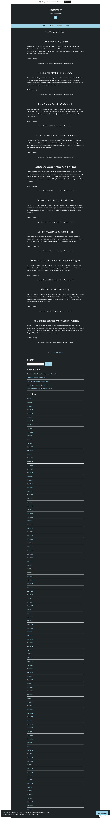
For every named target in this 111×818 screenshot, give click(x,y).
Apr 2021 (30, 620)
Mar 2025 (30, 447)
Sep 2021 (30, 602)
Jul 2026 (29, 402)
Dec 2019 (30, 680)
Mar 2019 (30, 713)
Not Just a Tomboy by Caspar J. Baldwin (55, 135)
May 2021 (30, 617)
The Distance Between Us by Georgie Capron (55, 320)
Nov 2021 (30, 595)
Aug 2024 (30, 473)
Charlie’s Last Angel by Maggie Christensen (39, 389)
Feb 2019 (30, 717)
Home (43, 25)
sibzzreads (41, 63)
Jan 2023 (29, 543)
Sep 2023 (30, 513)
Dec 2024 (30, 458)
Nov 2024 (30, 461)
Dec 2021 (30, 591)
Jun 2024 (29, 480)
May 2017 (30, 794)
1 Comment (69, 311)
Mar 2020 (30, 669)
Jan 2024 (29, 498)
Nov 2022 (30, 550)
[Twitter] (55, 17)
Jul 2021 (29, 609)
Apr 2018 (30, 754)
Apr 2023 (30, 532)
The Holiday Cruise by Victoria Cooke (55, 200)
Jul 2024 (29, 476)
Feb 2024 (30, 495)
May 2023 (30, 528)
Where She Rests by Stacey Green (36, 377)
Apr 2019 (30, 709)
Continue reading (32, 59)
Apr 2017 (30, 798)
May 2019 (30, 706)
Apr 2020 (30, 665)
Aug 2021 (30, 606)
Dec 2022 (30, 547)
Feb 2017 (30, 805)
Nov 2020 (30, 639)
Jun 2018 (29, 746)
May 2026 (30, 410)
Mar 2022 (30, 580)
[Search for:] (36, 364)
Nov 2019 (30, 683)
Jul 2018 (29, 743)
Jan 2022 (29, 587)
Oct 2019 (30, 687)
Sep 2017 (30, 780)
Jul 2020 (29, 654)
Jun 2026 (29, 406)
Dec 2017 (30, 768)
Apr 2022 (30, 576)
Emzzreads (55, 10)
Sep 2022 (30, 558)
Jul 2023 (29, 521)
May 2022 (30, 572)
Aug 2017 (30, 783)
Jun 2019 (29, 702)
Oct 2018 (30, 731)
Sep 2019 (30, 691)
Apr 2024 (30, 487)
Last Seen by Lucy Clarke (55, 41)
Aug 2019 (30, 694)
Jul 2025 (29, 436)
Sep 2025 (30, 428)
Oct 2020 (30, 643)
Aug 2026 (30, 399)
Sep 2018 (30, 735)
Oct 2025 (30, 424)
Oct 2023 (30, 510)
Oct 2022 (30, 554)
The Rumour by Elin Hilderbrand (55, 72)
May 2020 (30, 661)
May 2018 (30, 750)
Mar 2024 (30, 491)
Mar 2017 (30, 802)
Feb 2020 (30, 672)
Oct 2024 (30, 465)
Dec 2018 (30, 724)
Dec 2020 (30, 635)
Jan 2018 (29, 765)
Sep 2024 (30, 469)
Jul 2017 (29, 787)
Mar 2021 (30, 624)
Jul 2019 (29, 698)
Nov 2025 (30, 421)
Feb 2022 (30, 584)
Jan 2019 (29, 720)
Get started (67, 1)
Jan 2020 (29, 676)
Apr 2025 (30, 443)
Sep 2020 (30, 646)
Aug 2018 (30, 739)
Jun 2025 (29, 439)
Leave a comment (69, 63)
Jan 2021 (29, 632)
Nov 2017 (30, 772)
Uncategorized (58, 63)
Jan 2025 (29, 454)
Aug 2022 (30, 561)
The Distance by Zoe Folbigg (55, 289)
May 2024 (30, 484)
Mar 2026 (30, 413)
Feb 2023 (30, 539)
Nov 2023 (30, 506)
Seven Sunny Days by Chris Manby (55, 104)
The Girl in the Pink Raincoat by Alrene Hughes (55, 260)
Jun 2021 (29, 613)
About (51, 25)
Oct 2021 (30, 598)
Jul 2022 (29, 565)
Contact (59, 25)
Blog (67, 25)
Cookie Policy (35, 814)
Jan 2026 (29, 417)
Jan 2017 (29, 809)
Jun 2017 (29, 791)
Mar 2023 (30, 535)
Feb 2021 (30, 628)
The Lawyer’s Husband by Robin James (38, 381)
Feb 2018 (30, 761)
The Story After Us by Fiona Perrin (56, 231)
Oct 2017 (30, 776)
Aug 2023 (30, 517)
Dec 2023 (30, 502)
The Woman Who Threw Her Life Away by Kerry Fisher (42, 374)
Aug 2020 (30, 650)
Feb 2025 (30, 450)
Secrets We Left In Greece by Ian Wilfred (55, 166)
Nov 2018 (30, 728)
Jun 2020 (29, 657)
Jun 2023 (29, 524)
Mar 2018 (30, 757)
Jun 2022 (29, 569)
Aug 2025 (30, 432)
